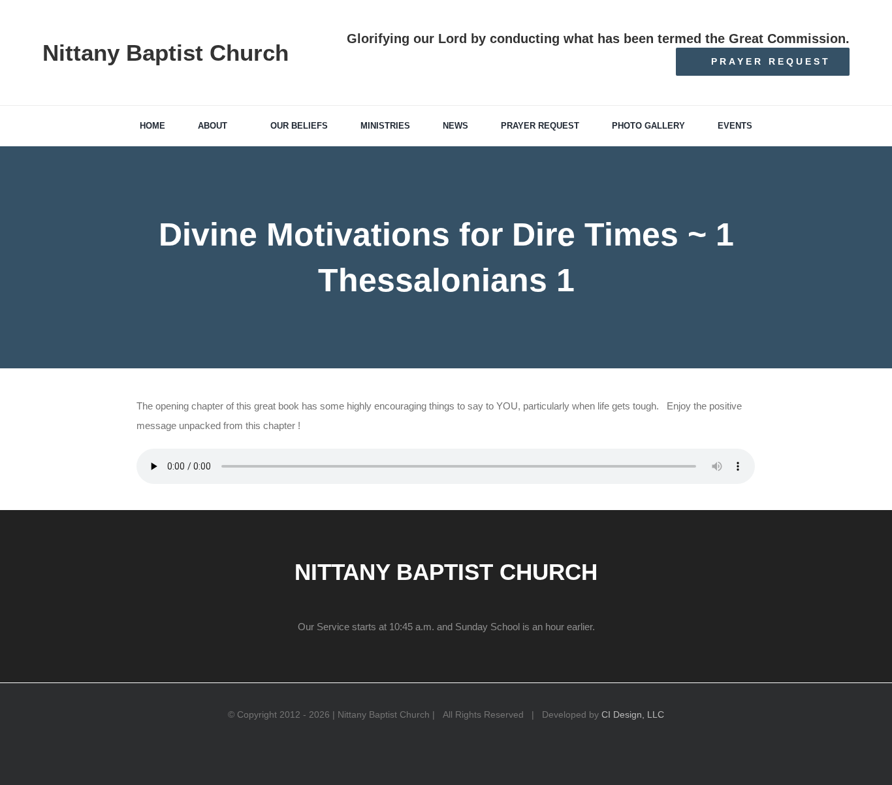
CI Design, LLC (632, 714)
